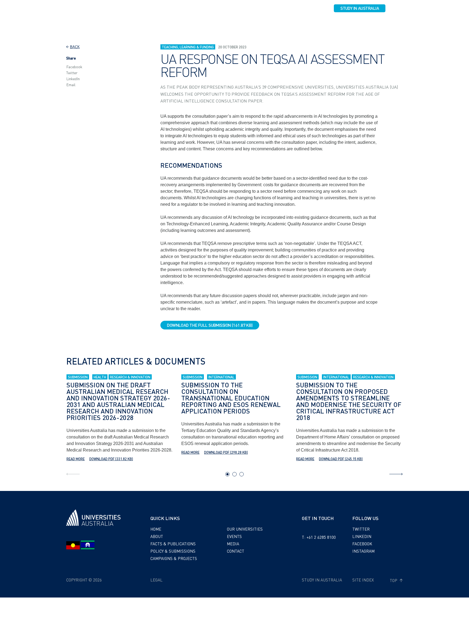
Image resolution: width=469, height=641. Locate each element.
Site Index (363, 580)
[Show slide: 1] (227, 474)
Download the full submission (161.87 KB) (210, 325)
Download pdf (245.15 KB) (341, 458)
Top (394, 580)
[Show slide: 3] (241, 474)
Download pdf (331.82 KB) (111, 458)
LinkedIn (73, 78)
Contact (386, 23)
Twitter (72, 72)
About (140, 23)
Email (70, 84)
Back (75, 47)
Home (155, 529)
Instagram (363, 551)
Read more (75, 458)
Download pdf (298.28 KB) (226, 452)
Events (346, 23)
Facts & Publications (174, 23)
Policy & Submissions (222, 23)
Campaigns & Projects (271, 23)
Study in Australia (359, 8)
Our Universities (316, 23)
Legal (156, 580)
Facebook (74, 66)
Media (365, 23)
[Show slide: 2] (234, 474)
